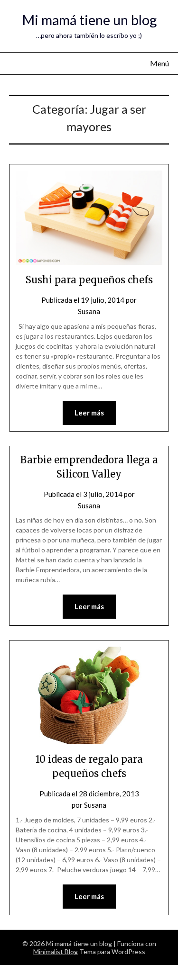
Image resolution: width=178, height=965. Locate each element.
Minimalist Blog (55, 951)
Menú (159, 63)
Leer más (89, 412)
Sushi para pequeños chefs (89, 280)
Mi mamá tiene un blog (89, 19)
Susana (89, 311)
